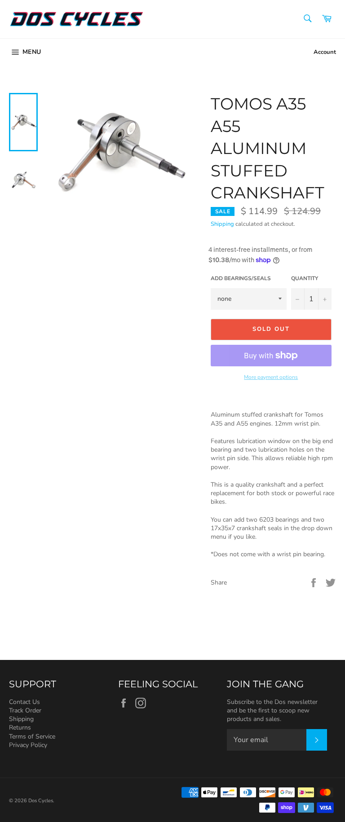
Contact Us (24, 702)
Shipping (222, 224)
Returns (20, 727)
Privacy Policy (28, 745)
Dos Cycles (40, 800)
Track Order (25, 710)
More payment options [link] (271, 377)
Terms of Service (32, 736)
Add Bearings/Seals (241, 278)
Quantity (304, 278)
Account (325, 52)
